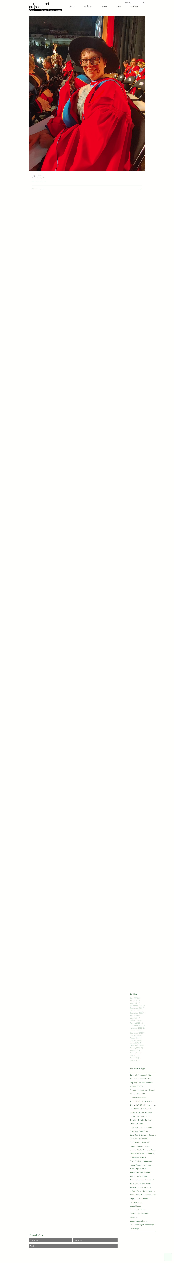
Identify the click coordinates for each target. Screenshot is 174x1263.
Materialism (134, 1217)
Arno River (141, 1094)
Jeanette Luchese (136, 1180)
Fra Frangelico (135, 1142)
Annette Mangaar (136, 1086)
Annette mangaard (137, 1090)
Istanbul (133, 1176)
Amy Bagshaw (135, 1083)
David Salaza (144, 1131)
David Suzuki (135, 1135)
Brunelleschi (134, 1109)
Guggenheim (148, 1161)
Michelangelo (150, 1225)
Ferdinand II (142, 1139)
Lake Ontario (143, 1198)
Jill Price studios (146, 1187)
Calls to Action (146, 1109)
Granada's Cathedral (138, 1157)
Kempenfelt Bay (150, 1195)
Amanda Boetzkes (145, 1079)
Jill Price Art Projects (143, 1184)
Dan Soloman (149, 1127)
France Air (146, 1142)
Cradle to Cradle (136, 1127)
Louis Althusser (135, 1206)
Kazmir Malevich (136, 1195)
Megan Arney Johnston (138, 1221)
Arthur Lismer (135, 1101)
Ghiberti (133, 1150)
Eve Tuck (133, 1139)
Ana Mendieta (147, 1083)
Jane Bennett (142, 1176)
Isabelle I (147, 1172)
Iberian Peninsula (136, 1172)
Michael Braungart (137, 1225)
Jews (132, 1184)
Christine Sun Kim (144, 1120)
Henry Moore (148, 1165)
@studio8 (133, 1075)
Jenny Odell (149, 1180)
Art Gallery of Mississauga (139, 1097)
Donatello (152, 1135)
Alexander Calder (144, 1075)
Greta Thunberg (136, 1161)
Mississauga (134, 1228)
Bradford (150, 1101)
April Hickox (149, 1090)
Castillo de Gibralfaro (144, 1112)
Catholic (133, 1116)
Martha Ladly (135, 1213)
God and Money (149, 1150)
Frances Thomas (136, 1146)
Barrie (143, 1101)
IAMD (144, 1169)
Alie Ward (133, 1079)
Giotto (139, 1150)
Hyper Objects (135, 1169)
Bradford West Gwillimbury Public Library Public (143, 1105)
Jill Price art (134, 1187)
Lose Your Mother (136, 1202)
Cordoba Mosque (136, 1124)
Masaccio (145, 1213)
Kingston (133, 1198)
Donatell (144, 1135)
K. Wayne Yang (135, 1191)
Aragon (132, 1094)
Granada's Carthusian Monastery (142, 1154)
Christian (133, 1120)
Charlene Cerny (143, 1116)
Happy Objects (135, 1165)
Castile (132, 1112)
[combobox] (135, 2)
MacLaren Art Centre (138, 1210)
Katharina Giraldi (149, 1191)
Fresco (146, 1146)
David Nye (134, 1131)
